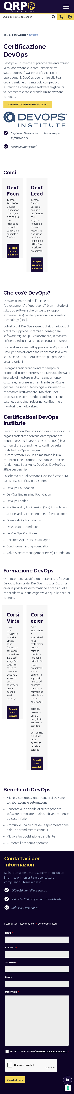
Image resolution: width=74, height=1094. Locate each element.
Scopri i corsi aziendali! (37, 763)
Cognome (11, 947)
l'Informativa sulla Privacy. (50, 1051)
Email (9, 977)
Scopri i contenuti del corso (13, 251)
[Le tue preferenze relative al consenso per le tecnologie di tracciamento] (68, 1088)
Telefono (11, 962)
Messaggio (12, 991)
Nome (9, 933)
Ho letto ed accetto (39, 1051)
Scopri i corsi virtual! (13, 712)
